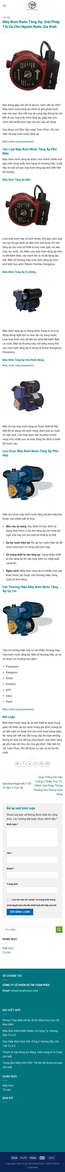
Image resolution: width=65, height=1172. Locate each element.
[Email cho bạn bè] (35, 764)
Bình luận (12, 824)
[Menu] (4, 6)
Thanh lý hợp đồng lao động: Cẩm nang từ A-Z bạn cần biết (32, 1054)
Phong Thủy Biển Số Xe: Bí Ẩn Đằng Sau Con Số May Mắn (30, 1022)
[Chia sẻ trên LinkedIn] (47, 764)
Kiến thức (8, 948)
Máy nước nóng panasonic (18, 141)
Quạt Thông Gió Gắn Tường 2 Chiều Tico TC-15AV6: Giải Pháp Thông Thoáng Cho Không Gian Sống (48, 786)
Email (10, 868)
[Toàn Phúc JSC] (32, 6)
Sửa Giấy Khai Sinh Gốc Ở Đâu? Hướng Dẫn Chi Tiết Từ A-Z (30, 1043)
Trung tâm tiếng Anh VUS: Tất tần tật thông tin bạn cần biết (32, 1065)
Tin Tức (6, 17)
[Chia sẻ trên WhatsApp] (17, 764)
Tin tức (6, 952)
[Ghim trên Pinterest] (41, 764)
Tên (9, 853)
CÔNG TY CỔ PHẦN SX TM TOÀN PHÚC (26, 985)
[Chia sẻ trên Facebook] (23, 764)
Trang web (12, 884)
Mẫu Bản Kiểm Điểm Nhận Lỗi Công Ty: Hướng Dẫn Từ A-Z (30, 1033)
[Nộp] (59, 929)
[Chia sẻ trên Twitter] (29, 764)
